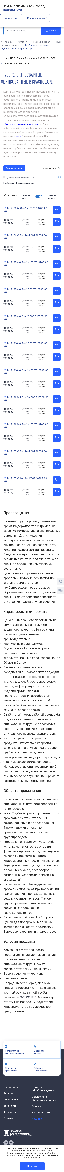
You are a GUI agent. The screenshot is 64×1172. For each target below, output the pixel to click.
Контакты (9, 1112)
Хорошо (32, 1166)
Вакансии (9, 1105)
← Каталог (21, 41)
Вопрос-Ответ (41, 1112)
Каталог (8, 1093)
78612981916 (27, 997)
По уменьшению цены (16, 177)
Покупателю (11, 1099)
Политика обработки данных (44, 1088)
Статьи (36, 1106)
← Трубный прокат (39, 41)
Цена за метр (26, 196)
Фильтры (13, 195)
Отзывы (8, 1118)
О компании (11, 1087)
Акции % (37, 1118)
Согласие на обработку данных (44, 1098)
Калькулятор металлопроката (22, 124)
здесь (17, 136)
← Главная (7, 41)
